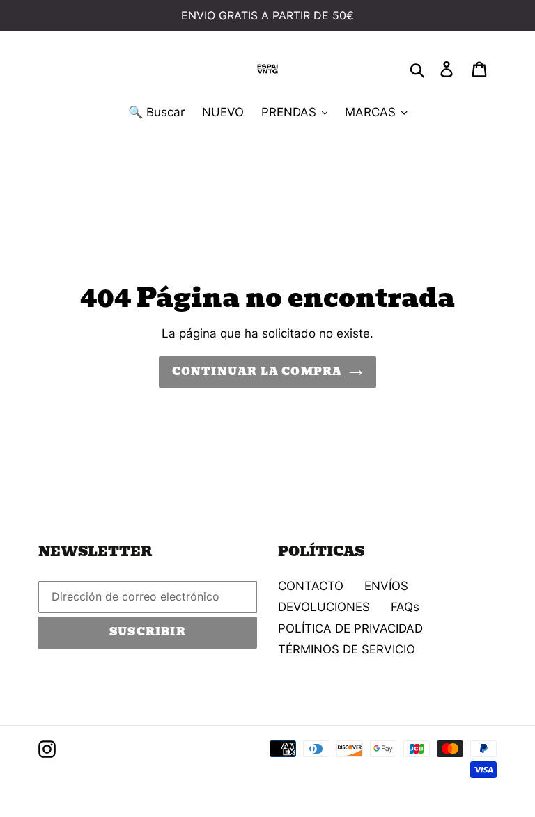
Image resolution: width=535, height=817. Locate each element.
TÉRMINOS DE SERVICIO (346, 649)
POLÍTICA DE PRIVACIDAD (350, 628)
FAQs (405, 607)
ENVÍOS (386, 586)
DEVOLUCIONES (324, 607)
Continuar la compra (257, 371)
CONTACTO (310, 586)
